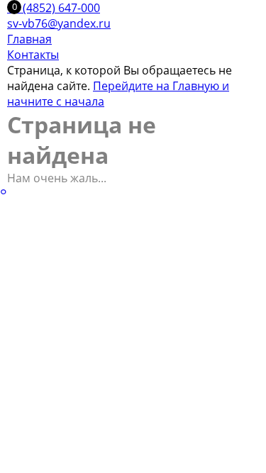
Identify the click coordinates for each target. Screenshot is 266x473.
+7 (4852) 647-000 (53, 8)
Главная (29, 39)
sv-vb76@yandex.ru (59, 23)
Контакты (33, 54)
